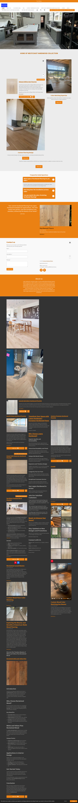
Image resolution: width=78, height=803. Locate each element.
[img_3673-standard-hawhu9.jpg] (66, 532)
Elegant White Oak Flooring (28, 82)
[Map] (26, 68)
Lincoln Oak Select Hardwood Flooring (30, 401)
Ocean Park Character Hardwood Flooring (16, 456)
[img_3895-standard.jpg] (66, 511)
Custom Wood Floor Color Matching (16, 599)
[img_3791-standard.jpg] (56, 522)
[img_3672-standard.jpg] (56, 554)
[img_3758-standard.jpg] (66, 522)
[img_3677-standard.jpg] (66, 543)
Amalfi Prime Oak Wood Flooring (16, 416)
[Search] (40, 10)
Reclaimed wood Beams (15, 566)
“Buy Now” (9, 537)
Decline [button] (65, 801)
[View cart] (44, 10)
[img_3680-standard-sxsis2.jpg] (56, 532)
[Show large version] (58, 76)
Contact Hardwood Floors (48, 261)
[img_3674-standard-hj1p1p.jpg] (56, 543)
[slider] (56, 598)
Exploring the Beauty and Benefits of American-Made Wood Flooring (17, 625)
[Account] (37, 10)
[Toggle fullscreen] (43, 61)
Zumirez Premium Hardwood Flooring (59, 417)
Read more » (42, 234)
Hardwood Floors (47, 228)
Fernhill (53, 466)
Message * (8, 259)
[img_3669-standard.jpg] (66, 554)
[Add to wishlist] (33, 97)
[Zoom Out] (43, 76)
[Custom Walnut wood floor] (56, 511)
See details (21, 94)
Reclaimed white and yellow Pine (16, 659)
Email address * (9, 254)
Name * (8, 248)
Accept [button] (73, 801)
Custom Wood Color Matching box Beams (58, 603)
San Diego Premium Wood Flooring (14, 499)
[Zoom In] (43, 74)
